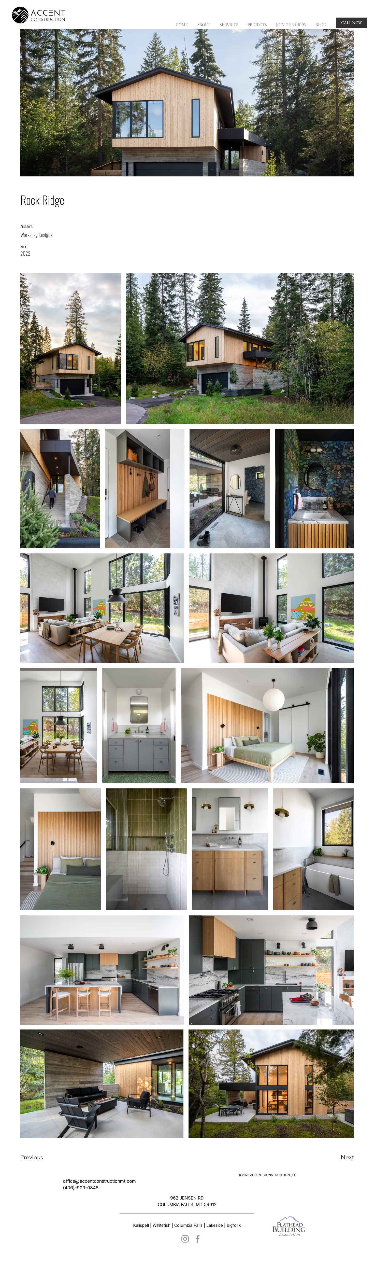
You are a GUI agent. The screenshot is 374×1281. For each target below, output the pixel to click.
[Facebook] (198, 1239)
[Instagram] (185, 1239)
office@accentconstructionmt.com (99, 1181)
